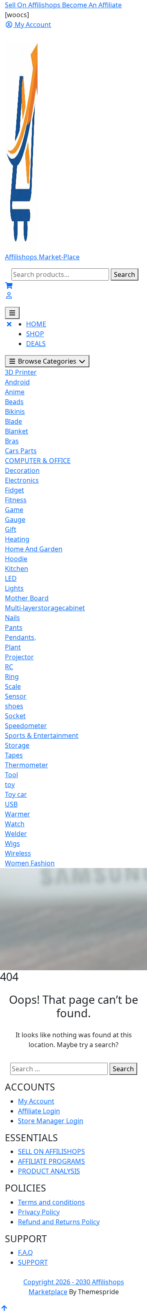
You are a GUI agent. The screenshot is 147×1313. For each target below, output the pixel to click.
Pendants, (20, 637)
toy (10, 784)
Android (17, 382)
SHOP (35, 333)
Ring (12, 676)
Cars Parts (21, 450)
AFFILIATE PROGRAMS (51, 1161)
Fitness (16, 499)
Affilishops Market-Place (42, 256)
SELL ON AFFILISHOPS (51, 1151)
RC (9, 666)
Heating (17, 539)
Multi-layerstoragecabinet (45, 607)
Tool (11, 774)
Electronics (22, 480)
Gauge (15, 519)
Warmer (17, 813)
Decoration (22, 470)
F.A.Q (25, 1252)
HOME (36, 323)
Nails (12, 617)
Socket (15, 715)
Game (14, 509)
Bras (12, 440)
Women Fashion (30, 863)
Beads (14, 401)
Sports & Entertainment (41, 735)
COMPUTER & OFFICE (38, 460)
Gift (10, 529)
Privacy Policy (39, 1211)
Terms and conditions (51, 1202)
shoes (14, 705)
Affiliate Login (39, 1110)
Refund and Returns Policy (59, 1221)
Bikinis (15, 411)
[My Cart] (9, 285)
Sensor (16, 696)
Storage (17, 745)
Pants (13, 627)
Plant (13, 647)
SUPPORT (33, 1262)
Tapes (14, 755)
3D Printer (21, 372)
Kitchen (16, 568)
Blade (13, 421)
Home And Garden (33, 548)
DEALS (36, 343)
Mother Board (27, 598)
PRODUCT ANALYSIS (49, 1171)
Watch (14, 823)
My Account (36, 1101)
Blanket (16, 431)
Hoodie (16, 558)
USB (11, 804)
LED (11, 578)
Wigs (12, 843)
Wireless (18, 853)
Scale (13, 686)
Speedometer (26, 725)
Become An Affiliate (92, 4)
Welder (16, 833)
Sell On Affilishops (33, 4)
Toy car (16, 794)
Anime (14, 391)
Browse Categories (47, 361)
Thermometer (26, 764)
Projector (19, 656)
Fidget (14, 490)
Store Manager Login (50, 1120)
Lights (14, 588)
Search (124, 274)
